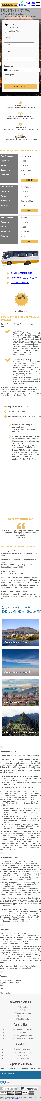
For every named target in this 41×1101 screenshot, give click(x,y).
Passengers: (9, 75)
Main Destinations (23, 1052)
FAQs (23, 1010)
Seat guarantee (20, 283)
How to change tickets (24, 278)
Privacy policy (23, 1016)
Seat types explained (23, 1036)
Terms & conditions (23, 1013)
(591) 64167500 (29, 3)
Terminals (24, 1055)
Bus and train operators (23, 1039)
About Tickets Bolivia (23, 1049)
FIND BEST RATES (20, 86)
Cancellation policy (22, 273)
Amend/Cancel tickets (23, 1030)
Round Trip (13, 28)
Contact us (23, 1007)
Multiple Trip (14, 31)
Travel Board (23, 1058)
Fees (23, 1033)
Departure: (8, 66)
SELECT (29, 180)
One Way (12, 25)
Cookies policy (24, 1019)
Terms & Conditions (14, 1098)
